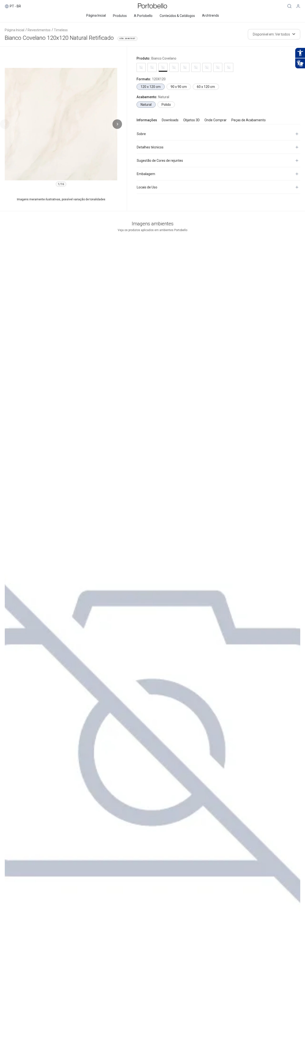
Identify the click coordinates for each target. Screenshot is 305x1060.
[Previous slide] (5, 124)
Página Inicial (14, 30)
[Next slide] (117, 124)
